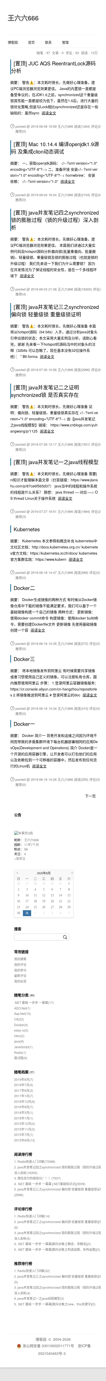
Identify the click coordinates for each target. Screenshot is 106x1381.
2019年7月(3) (23, 1085)
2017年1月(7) (23, 1096)
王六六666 (23, 18)
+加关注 (19, 858)
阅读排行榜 (23, 1154)
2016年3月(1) (23, 1112)
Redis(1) (20, 1052)
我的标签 (20, 981)
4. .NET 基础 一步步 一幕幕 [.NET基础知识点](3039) (49, 1184)
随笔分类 (21, 994)
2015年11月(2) (24, 1129)
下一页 (90, 795)
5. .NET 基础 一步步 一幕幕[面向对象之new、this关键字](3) (54, 1304)
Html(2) (19, 1036)
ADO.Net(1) (22, 1008)
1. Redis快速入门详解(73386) (34, 1161)
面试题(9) (20, 1058)
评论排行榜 (23, 1208)
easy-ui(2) (21, 1030)
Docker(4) (21, 1025)
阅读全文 (49, 112)
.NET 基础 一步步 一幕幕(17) (34, 1002)
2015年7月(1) (23, 1134)
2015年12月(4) (24, 1123)
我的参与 (20, 970)
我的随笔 (20, 959)
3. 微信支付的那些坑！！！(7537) (37, 1178)
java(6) (19, 1041)
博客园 (13, 42)
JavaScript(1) (23, 1047)
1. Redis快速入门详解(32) (32, 1270)
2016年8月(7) (23, 1107)
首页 (31, 42)
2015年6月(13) (24, 1140)
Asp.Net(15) (22, 1013)
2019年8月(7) (23, 1079)
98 (26, 849)
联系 (48, 42)
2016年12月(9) (24, 1101)
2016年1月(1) (23, 1118)
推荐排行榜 (23, 1263)
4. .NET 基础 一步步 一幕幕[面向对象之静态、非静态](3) (52, 1244)
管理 (65, 42)
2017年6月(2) (23, 1090)
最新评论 (20, 975)
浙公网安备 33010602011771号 (48, 1345)
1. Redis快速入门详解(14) (32, 1216)
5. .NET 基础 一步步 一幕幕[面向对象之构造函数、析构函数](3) (57, 1249)
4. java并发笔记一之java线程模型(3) (39, 1298)
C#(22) (19, 1019)
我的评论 (20, 964)
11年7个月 (31, 844)
